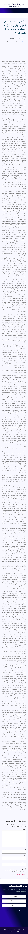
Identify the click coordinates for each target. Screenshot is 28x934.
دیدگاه (24, 829)
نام (25, 849)
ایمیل (25, 855)
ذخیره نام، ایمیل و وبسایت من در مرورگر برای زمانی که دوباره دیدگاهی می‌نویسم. (14, 870)
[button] (25, 10)
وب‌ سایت (23, 862)
